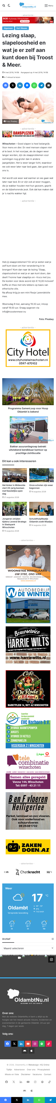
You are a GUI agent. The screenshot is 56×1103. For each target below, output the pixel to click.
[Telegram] (41, 85)
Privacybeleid (43, 1069)
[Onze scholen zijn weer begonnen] (41, 475)
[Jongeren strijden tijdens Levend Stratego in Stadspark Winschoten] (14, 509)
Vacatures (37, 1074)
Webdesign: (34, 1065)
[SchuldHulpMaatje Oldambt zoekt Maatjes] (41, 509)
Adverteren (19, 1069)
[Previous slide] (4, 872)
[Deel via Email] (49, 85)
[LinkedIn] (20, 85)
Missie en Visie (12, 1074)
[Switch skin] (8, 6)
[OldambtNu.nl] (27, 5)
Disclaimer (25, 1074)
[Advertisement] (28, 231)
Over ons (31, 1069)
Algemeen (8, 28)
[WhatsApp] (34, 85)
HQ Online (44, 1065)
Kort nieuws (22, 28)
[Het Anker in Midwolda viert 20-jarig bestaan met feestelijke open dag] (14, 475)
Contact (47, 1074)
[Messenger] (27, 85)
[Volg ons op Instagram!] (51, 959)
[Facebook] (6, 85)
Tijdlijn (9, 1069)
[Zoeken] (3, 6)
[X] (13, 85)
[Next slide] (51, 872)
